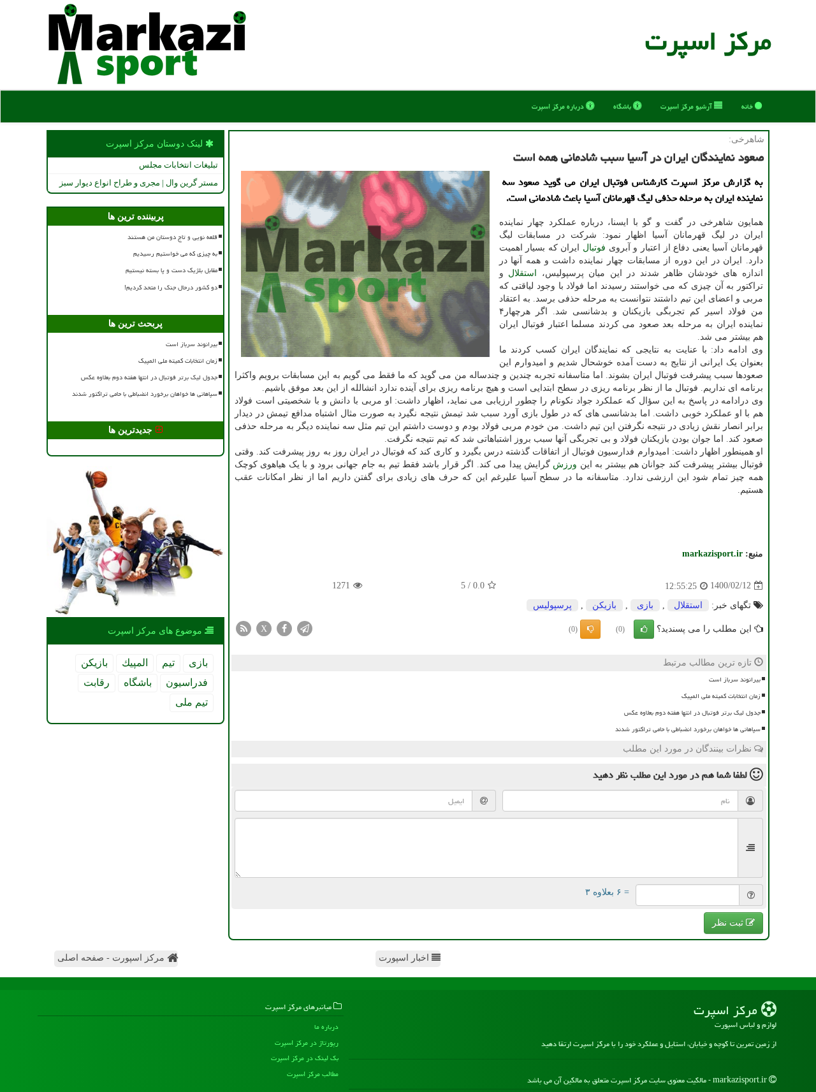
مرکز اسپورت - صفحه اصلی (112, 958)
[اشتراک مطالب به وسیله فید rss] (243, 627)
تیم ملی (191, 702)
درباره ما (326, 1026)
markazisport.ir (712, 553)
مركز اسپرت (708, 41)
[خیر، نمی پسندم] (590, 629)
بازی (645, 605)
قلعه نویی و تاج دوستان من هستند (172, 237)
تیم (168, 662)
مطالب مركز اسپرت (313, 1074)
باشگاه (623, 106)
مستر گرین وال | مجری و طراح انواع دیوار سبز (138, 182)
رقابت (97, 682)
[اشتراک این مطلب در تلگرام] (305, 627)
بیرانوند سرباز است (735, 679)
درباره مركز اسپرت (559, 106)
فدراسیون (187, 682)
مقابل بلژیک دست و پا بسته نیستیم (171, 270)
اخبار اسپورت (405, 958)
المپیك (135, 662)
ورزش (565, 464)
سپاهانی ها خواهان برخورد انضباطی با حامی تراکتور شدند (688, 729)
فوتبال (594, 247)
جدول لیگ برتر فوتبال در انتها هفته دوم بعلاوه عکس (692, 712)
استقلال (522, 273)
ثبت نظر (729, 923)
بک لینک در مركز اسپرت (305, 1058)
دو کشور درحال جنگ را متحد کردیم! (170, 287)
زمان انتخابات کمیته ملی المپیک (721, 696)
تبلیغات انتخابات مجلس (178, 165)
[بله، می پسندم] (644, 629)
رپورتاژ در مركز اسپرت (307, 1042)
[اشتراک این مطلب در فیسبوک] (284, 627)
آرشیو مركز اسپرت (687, 106)
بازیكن (604, 605)
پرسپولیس (552, 605)
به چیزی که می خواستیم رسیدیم (175, 253)
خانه (748, 106)
